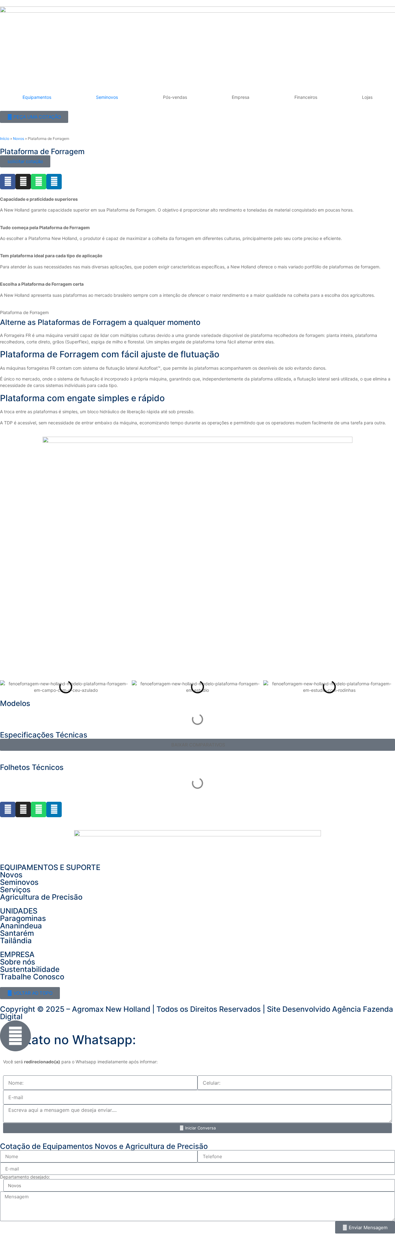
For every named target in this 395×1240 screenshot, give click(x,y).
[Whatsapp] (38, 181)
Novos (18, 138)
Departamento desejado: (25, 1177)
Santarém (17, 933)
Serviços (15, 889)
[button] (6, 687)
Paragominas (23, 918)
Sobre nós (17, 961)
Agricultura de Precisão (41, 897)
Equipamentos (37, 97)
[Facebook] (7, 181)
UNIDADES (18, 910)
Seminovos (107, 97)
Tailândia (16, 940)
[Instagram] (23, 181)
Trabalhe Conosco (32, 976)
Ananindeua (21, 925)
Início (4, 138)
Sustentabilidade (30, 969)
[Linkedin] (54, 181)
